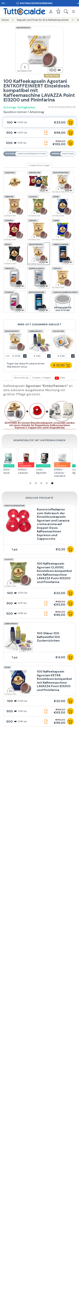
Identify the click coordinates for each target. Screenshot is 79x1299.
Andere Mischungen (39, 165)
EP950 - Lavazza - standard (23, 470)
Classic (9, 559)
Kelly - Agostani (60, 469)
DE (3, 3)
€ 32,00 (59, 365)
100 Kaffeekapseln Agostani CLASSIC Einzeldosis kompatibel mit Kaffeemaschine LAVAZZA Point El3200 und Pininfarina (54, 573)
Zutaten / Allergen (41, 378)
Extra (7, 667)
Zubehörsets (11, 624)
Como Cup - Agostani (43, 469)
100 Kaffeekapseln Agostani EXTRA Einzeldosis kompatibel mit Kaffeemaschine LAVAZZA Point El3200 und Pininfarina (54, 681)
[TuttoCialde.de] (24, 11)
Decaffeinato (23, 28)
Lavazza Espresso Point (31, 153)
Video (62, 378)
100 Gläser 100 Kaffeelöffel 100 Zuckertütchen (48, 636)
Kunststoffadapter (14, 506)
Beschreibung (21, 378)
